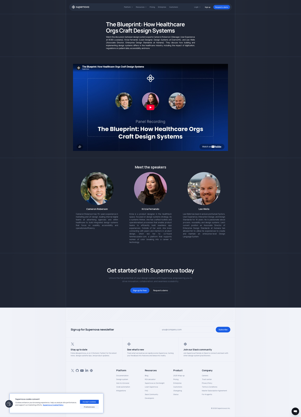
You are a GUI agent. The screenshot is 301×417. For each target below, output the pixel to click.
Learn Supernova (151, 387)
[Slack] (90, 370)
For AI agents (207, 394)
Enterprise (162, 7)
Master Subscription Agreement (214, 390)
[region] (56, 403)
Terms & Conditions (209, 387)
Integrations (121, 390)
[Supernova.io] (80, 7)
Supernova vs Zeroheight (154, 383)
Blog (146, 375)
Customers (173, 7)
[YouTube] (81, 370)
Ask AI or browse (122, 383)
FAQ (146, 390)
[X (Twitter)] (72, 370)
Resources (140, 7)
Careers (205, 375)
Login (196, 7)
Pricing (152, 7)
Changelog (177, 390)
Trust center (207, 379)
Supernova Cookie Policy (53, 405)
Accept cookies (89, 402)
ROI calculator (150, 379)
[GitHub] (76, 370)
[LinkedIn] (86, 370)
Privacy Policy (207, 383)
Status (175, 394)
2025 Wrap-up (179, 375)
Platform (127, 7)
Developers (149, 398)
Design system (122, 379)
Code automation (123, 387)
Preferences (89, 407)
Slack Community (151, 394)
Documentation (122, 375)
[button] (9, 404)
